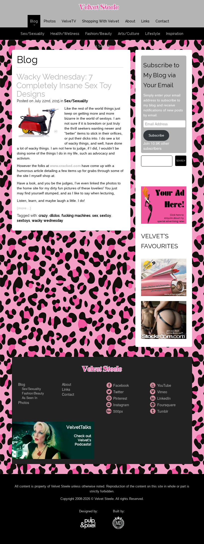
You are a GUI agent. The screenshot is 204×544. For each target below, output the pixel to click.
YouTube (153, 385)
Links (145, 21)
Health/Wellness (65, 34)
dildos (55, 216)
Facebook (109, 385)
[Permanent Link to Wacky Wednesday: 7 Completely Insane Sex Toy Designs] (38, 121)
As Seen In (102, 46)
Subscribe (156, 135)
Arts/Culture (128, 34)
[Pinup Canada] (163, 276)
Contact (162, 21)
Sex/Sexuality (33, 34)
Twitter (109, 391)
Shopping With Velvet (100, 21)
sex (95, 216)
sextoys (23, 221)
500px (109, 411)
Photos (50, 21)
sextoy (105, 216)
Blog (34, 21)
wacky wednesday (47, 221)
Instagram (109, 404)
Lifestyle (152, 34)
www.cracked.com (65, 166)
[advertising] (163, 204)
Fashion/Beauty (98, 34)
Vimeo (153, 391)
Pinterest (109, 398)
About (130, 21)
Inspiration (174, 34)
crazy (43, 216)
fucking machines (76, 216)
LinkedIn (153, 398)
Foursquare (153, 404)
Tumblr (153, 411)
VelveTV (69, 21)
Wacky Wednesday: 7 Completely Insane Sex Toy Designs (63, 85)
